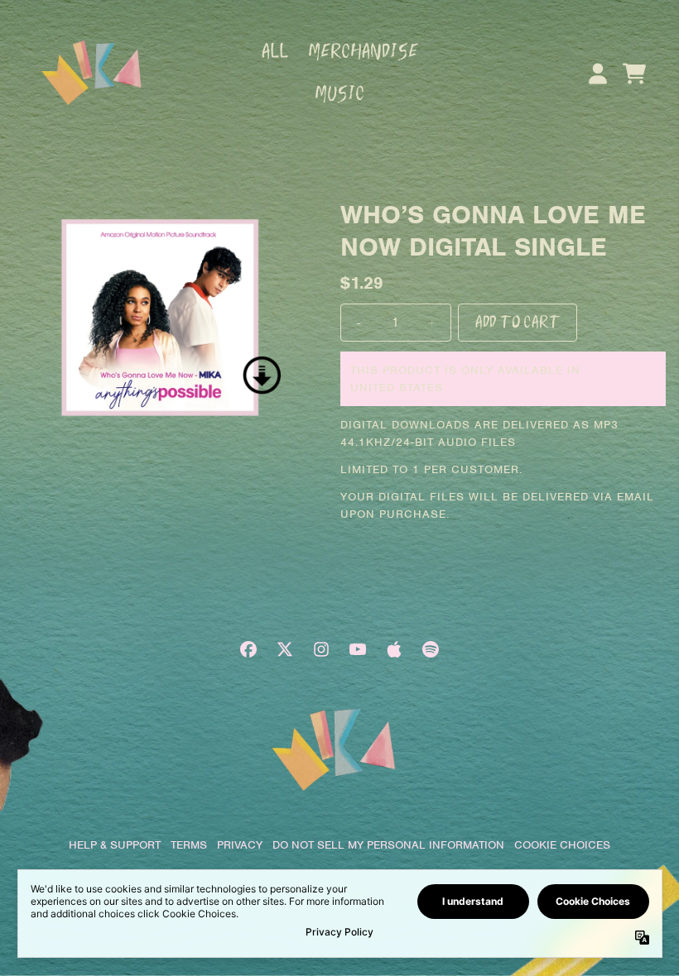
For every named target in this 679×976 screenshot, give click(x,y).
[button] (517, 129)
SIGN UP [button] (340, 430)
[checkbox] (341, 396)
